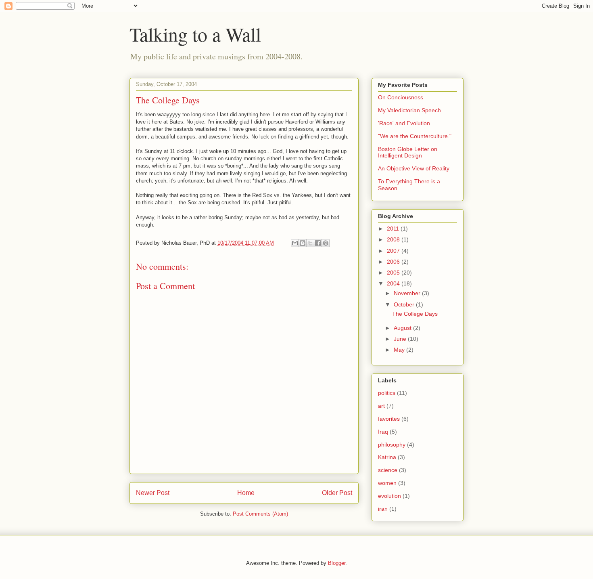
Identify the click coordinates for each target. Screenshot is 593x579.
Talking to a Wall (195, 34)
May (400, 349)
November (408, 293)
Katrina (387, 457)
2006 (394, 261)
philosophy (391, 444)
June (401, 339)
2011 (394, 228)
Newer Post (152, 492)
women (387, 483)
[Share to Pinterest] (326, 243)
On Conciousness (400, 97)
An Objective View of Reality (413, 168)
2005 (394, 272)
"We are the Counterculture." (414, 136)
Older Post (337, 492)
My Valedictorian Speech (409, 110)
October (405, 304)
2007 (394, 251)
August (403, 328)
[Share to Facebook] (318, 243)
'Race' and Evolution (404, 123)
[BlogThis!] (303, 243)
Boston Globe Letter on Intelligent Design (407, 152)
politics (386, 393)
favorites (389, 418)
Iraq (383, 431)
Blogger (336, 563)
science (387, 470)
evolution (389, 496)
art (381, 406)
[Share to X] (310, 243)
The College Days (415, 313)
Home (246, 492)
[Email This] (295, 243)
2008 (394, 239)
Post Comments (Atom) (260, 514)
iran (383, 509)
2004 (394, 283)
